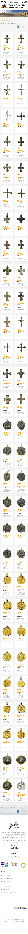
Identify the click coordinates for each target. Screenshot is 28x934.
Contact (22, 921)
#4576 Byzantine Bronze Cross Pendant (6, 331)
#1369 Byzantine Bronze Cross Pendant (20, 176)
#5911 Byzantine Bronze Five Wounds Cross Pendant (7, 280)
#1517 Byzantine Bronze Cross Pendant (20, 124)
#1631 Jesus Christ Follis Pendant (6, 562)
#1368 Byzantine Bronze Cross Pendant (20, 150)
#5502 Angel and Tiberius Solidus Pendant (20, 717)
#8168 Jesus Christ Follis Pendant (6, 536)
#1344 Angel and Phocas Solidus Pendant (20, 743)
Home (4, 20)
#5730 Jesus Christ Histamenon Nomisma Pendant (20, 589)
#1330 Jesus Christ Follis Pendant (20, 562)
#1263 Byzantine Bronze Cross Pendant (6, 176)
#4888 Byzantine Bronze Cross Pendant (6, 202)
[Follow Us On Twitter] (12, 857)
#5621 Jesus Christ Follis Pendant (20, 511)
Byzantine (9, 20)
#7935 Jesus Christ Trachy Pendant (6, 794)
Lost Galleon (13, 919)
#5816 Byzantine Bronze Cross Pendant (20, 356)
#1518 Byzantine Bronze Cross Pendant (6, 382)
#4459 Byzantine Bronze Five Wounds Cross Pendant (21, 280)
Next (24, 26)
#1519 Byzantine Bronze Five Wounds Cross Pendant (7, 254)
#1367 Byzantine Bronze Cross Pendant (6, 150)
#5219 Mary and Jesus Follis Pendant (7, 511)
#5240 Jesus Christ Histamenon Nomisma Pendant (20, 641)
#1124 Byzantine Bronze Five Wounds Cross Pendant (21, 254)
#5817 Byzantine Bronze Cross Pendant (20, 408)
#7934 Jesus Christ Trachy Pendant (20, 768)
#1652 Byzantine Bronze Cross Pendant (20, 331)
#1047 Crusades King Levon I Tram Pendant (21, 794)
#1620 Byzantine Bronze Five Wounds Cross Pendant (21, 228)
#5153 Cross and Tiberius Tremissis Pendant (20, 691)
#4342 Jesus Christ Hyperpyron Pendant (6, 665)
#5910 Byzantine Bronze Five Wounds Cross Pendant (7, 228)
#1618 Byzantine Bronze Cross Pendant (20, 73)
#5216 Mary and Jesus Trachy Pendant (6, 768)
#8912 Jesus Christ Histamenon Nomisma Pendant (6, 641)
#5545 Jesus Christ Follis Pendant (20, 536)
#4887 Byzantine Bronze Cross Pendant (20, 202)
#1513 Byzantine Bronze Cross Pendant (20, 47)
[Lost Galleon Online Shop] (14, 1)
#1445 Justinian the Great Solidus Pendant (7, 691)
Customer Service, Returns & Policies (11, 921)
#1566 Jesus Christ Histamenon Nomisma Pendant (20, 615)
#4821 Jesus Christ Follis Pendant (6, 433)
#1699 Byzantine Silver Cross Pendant (6, 124)
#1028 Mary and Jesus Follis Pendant (21, 485)
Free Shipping (26, 2)
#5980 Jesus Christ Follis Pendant (6, 459)
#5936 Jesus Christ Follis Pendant (20, 433)
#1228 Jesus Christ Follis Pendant (6, 485)
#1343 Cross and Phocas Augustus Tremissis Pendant (6, 718)
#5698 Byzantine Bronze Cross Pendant (6, 305)
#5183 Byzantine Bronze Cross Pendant (6, 408)
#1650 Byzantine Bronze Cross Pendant (6, 47)
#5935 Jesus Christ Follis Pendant (20, 459)
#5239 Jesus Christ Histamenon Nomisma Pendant (6, 615)
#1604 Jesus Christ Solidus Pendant (7, 588)
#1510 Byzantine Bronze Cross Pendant (6, 73)
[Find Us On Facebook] (9, 857)
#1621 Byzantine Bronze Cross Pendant (6, 356)
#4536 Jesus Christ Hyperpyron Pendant (20, 665)
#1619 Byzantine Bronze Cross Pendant (20, 99)
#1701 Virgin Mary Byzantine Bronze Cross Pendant (20, 306)
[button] (14, 864)
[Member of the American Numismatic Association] (14, 846)
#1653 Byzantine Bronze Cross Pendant (20, 382)
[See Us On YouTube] (15, 857)
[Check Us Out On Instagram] (19, 857)
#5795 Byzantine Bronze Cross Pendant (6, 99)
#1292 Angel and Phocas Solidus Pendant (6, 743)
